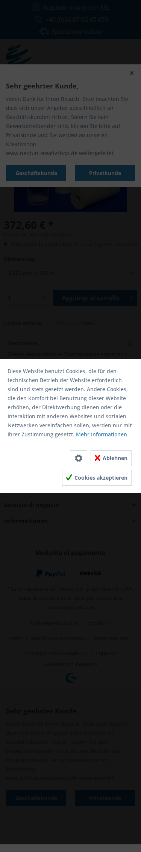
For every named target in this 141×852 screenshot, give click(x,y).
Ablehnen (114, 458)
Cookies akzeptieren (100, 477)
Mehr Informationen (101, 434)
